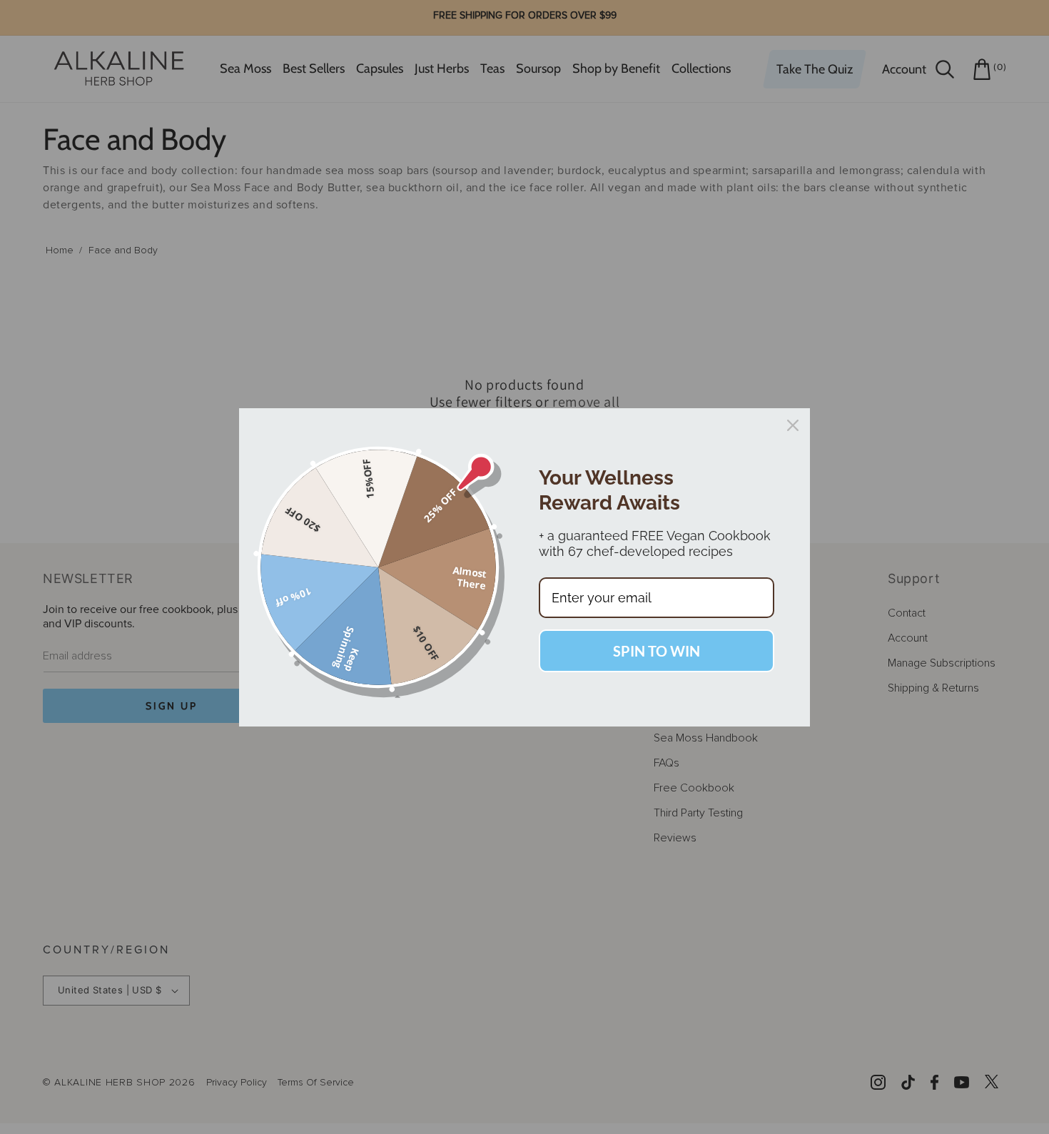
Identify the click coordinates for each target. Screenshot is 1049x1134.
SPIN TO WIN (656, 650)
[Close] (793, 425)
